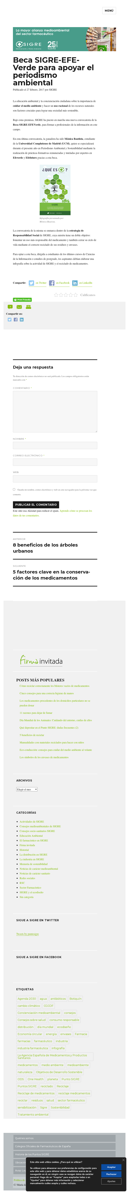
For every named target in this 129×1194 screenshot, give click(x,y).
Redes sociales (27, 878)
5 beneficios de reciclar (32, 735)
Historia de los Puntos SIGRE (32, 1154)
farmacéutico (43, 1041)
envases (65, 1034)
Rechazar (111, 1174)
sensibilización (27, 1107)
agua (43, 998)
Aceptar (111, 1167)
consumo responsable (64, 1020)
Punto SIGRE (71, 1079)
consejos (70, 1013)
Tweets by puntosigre (27, 934)
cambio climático (29, 1005)
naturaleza (25, 1072)
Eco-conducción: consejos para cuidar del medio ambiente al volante (56, 749)
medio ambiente (52, 1065)
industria (62, 1041)
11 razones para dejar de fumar (36, 712)
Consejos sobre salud (32, 1020)
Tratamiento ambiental (33, 1114)
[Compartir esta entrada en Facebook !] (15, 320)
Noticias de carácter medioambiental (39, 868)
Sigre (43, 1107)
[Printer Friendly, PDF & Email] (22, 300)
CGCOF (48, 1005)
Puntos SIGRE (27, 1086)
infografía (58, 1048)
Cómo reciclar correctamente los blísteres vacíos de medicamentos (54, 686)
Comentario (22, 387)
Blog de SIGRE (30, 20)
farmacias (24, 1041)
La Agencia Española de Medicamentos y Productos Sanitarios (52, 1057)
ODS (21, 1079)
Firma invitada (27, 845)
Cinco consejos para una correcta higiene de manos (47, 693)
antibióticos (58, 998)
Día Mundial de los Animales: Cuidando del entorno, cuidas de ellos (56, 720)
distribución (25, 1027)
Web (16, 472)
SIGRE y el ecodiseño (31, 892)
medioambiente (78, 1065)
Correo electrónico (29, 455)
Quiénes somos (24, 1138)
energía (51, 1034)
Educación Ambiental (31, 835)
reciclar (23, 1100)
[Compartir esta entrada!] (20, 306)
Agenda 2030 (27, 998)
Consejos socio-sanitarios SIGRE (37, 831)
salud (50, 1100)
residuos (37, 1100)
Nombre (19, 438)
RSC (22, 883)
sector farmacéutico (71, 1100)
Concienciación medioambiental (39, 1013)
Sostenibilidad (60, 1107)
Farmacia (81, 1034)
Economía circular (30, 1034)
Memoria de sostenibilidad (34, 864)
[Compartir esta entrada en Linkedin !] (21, 320)
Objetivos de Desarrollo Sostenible (59, 1072)
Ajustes (111, 1181)
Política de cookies (24, 1180)
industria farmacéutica (33, 1048)
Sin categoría (26, 897)
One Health (36, 1079)
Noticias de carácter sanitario (35, 873)
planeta (52, 1079)
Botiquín (75, 998)
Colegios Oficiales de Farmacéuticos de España (43, 1146)
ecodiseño (64, 1027)
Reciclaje (63, 1086)
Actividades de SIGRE (32, 821)
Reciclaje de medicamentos (36, 1093)
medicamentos (28, 1065)
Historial (24, 850)
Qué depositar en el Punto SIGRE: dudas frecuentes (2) (49, 727)
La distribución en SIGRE (33, 854)
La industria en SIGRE (32, 859)
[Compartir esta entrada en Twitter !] (9, 320)
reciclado (47, 1086)
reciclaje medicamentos (74, 1093)
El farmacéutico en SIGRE (34, 840)
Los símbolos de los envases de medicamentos (44, 757)
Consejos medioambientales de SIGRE (40, 826)
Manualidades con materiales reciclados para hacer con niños (52, 742)
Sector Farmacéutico (30, 887)
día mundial (45, 1027)
